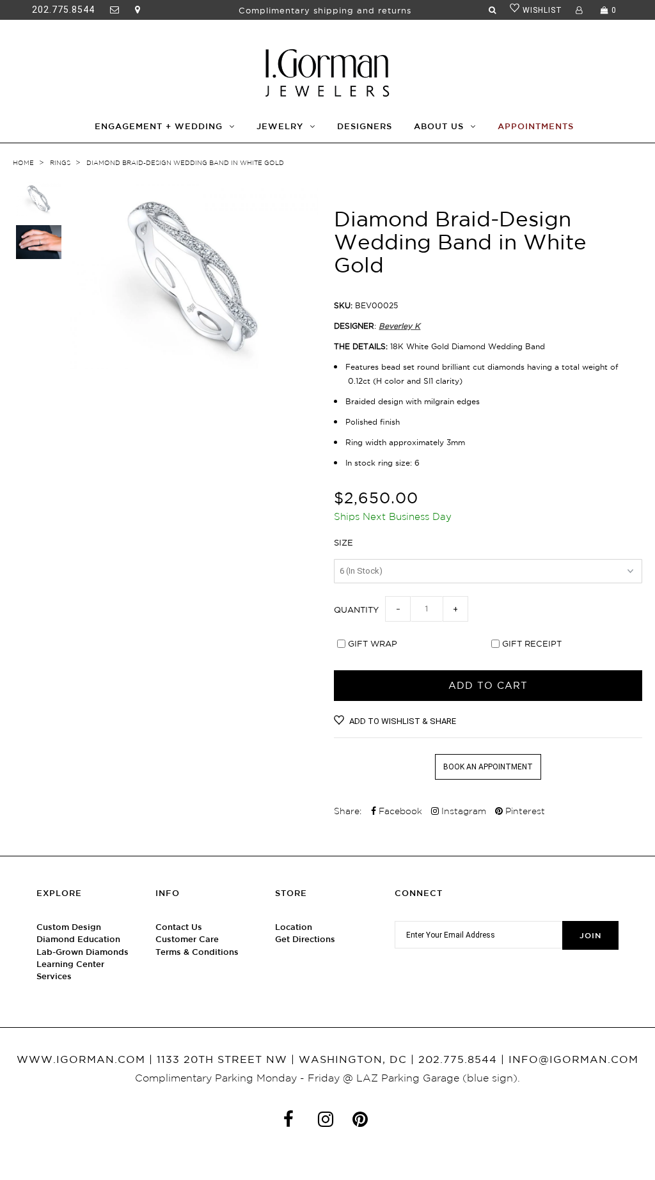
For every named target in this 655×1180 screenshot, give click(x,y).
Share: (347, 811)
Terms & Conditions (197, 952)
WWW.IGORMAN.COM (81, 1059)
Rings (60, 162)
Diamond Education (78, 939)
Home (23, 162)
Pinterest (524, 811)
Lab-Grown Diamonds (82, 952)
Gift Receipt (532, 643)
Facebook (399, 811)
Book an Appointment (488, 766)
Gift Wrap (372, 643)
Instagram (462, 811)
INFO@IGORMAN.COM (573, 1059)
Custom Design (68, 927)
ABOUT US (439, 126)
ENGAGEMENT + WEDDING (159, 126)
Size (343, 542)
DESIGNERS (364, 126)
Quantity (356, 609)
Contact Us (178, 927)
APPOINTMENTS (536, 126)
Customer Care (187, 939)
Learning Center (70, 964)
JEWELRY (279, 126)
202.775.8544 (63, 9)
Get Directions (305, 939)
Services (54, 976)
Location (293, 927)
